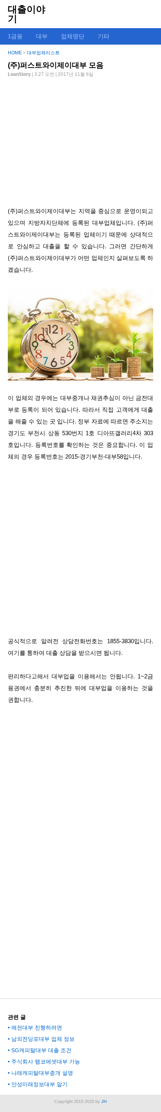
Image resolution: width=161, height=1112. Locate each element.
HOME (15, 53)
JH (104, 1101)
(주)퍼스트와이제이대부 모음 (56, 65)
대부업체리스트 (43, 53)
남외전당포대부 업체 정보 (43, 1039)
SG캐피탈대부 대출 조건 (41, 1050)
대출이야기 (26, 14)
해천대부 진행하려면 (36, 1027)
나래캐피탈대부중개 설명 (42, 1073)
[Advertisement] (80, 139)
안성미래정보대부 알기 (39, 1084)
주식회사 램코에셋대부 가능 (45, 1061)
